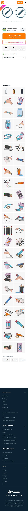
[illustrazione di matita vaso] (8, 135)
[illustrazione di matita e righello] (8, 194)
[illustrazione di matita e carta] (8, 217)
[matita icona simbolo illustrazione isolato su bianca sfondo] (13, 90)
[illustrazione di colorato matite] (8, 206)
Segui (22, 30)
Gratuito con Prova (14, 36)
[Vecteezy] (2, 2)
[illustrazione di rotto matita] (8, 123)
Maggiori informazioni (9, 57)
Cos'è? (15, 54)
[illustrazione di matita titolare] (8, 253)
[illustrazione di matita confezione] (8, 112)
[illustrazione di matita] (8, 100)
